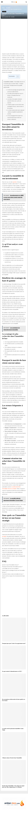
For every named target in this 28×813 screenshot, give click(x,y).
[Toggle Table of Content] (17, 76)
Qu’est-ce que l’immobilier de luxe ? (10, 564)
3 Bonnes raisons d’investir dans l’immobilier (12, 757)
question (15, 182)
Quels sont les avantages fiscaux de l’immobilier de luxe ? (13, 571)
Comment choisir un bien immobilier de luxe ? (12, 574)
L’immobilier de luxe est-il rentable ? (10, 568)
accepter (4, 536)
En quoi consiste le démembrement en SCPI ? (12, 671)
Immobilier (4, 11)
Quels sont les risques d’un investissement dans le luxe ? (13, 576)
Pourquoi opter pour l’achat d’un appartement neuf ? (14, 643)
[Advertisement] (14, 37)
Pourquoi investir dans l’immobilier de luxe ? (12, 566)
